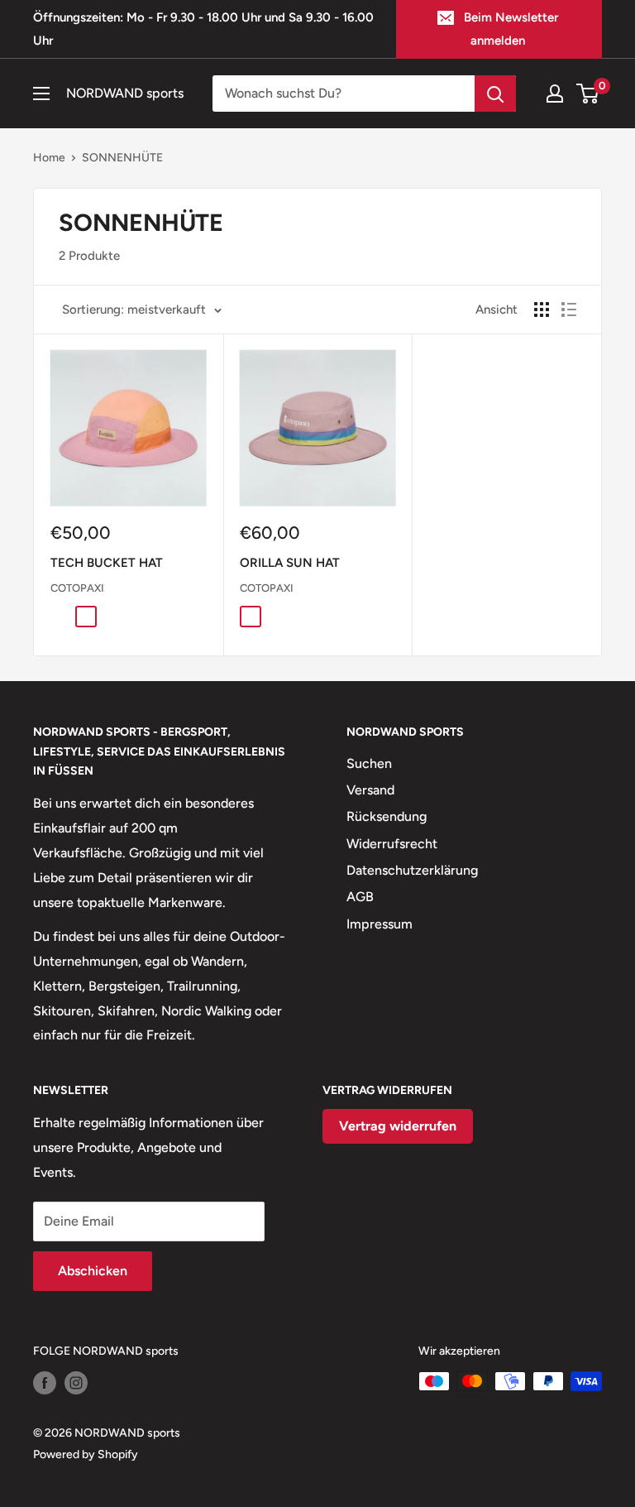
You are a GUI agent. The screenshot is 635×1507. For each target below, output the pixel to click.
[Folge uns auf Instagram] (76, 1382)
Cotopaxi (77, 588)
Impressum (379, 924)
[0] (588, 93)
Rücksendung (386, 816)
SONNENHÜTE (122, 158)
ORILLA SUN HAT (290, 562)
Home (49, 158)
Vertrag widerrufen (397, 1126)
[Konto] (555, 93)
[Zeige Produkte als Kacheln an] (541, 309)
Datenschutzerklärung (412, 870)
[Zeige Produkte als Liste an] (568, 309)
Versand (370, 790)
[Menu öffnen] (41, 93)
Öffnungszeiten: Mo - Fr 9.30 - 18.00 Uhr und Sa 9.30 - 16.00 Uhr (203, 29)
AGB (360, 897)
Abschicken (92, 1271)
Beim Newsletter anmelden (511, 29)
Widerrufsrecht (391, 844)
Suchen (369, 763)
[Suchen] (495, 93)
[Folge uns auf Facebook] (44, 1382)
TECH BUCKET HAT (106, 562)
